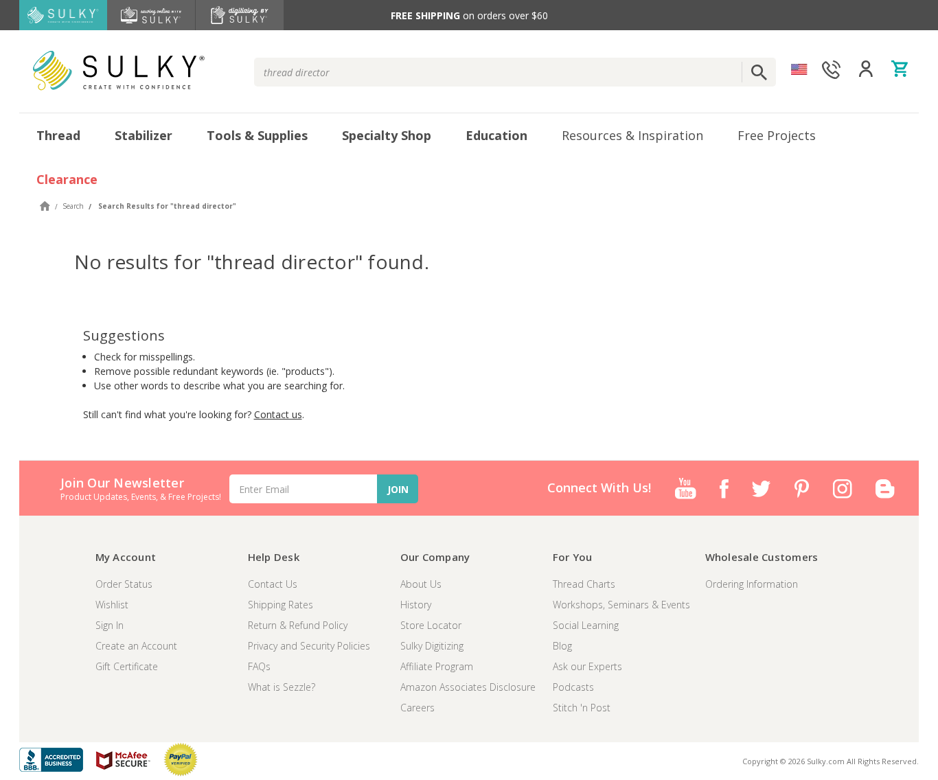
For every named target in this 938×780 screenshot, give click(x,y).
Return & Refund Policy (297, 625)
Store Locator (430, 625)
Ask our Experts (587, 666)
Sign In (109, 625)
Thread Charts (584, 583)
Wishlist (111, 604)
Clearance (67, 179)
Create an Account (136, 645)
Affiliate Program (436, 666)
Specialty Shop (386, 135)
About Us (421, 583)
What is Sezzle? (281, 686)
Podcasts (573, 686)
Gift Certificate (126, 666)
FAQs (259, 666)
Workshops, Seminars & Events (621, 604)
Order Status (123, 583)
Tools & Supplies (257, 135)
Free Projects (776, 135)
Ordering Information (751, 583)
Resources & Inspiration (632, 135)
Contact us (278, 414)
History (415, 604)
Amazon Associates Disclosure (468, 686)
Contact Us (272, 583)
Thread (58, 135)
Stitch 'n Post (581, 707)
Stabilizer (143, 135)
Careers (417, 707)
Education (496, 135)
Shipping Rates (280, 604)
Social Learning (586, 625)
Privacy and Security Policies (309, 645)
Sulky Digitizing (432, 645)
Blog (562, 645)
